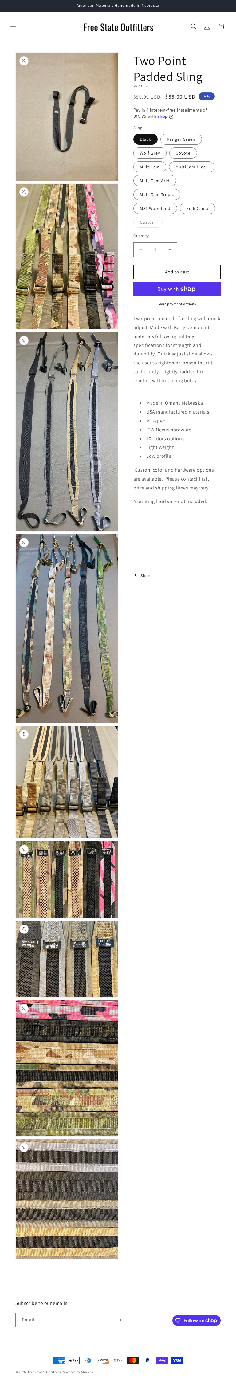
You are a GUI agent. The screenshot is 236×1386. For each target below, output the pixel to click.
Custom (151, 223)
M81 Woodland (155, 208)
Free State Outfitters (44, 1372)
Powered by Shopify (77, 1372)
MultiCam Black (191, 167)
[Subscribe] (119, 1320)
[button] (13, 26)
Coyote (183, 153)
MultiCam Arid (155, 180)
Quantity (141, 235)
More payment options (177, 303)
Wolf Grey (150, 153)
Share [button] (146, 575)
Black (145, 139)
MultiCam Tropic (157, 194)
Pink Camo (197, 208)
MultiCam (150, 167)
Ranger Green (181, 139)
